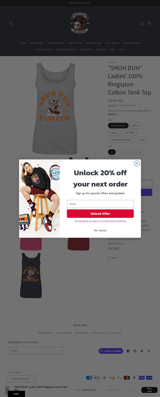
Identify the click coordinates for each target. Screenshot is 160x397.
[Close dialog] (137, 163)
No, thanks (100, 230)
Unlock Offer (100, 213)
